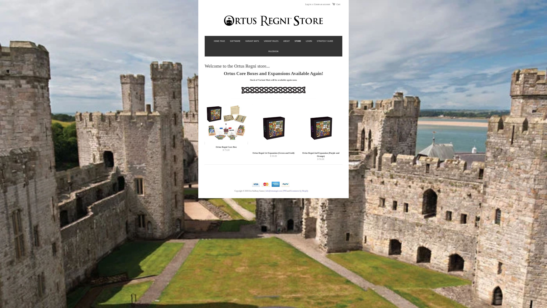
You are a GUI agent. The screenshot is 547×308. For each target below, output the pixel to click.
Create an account (322, 4)
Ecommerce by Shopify (299, 191)
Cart (338, 4)
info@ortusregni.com (274, 191)
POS (285, 191)
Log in (308, 4)
